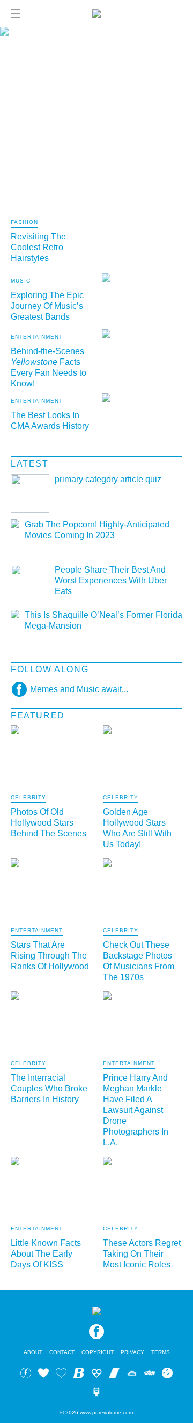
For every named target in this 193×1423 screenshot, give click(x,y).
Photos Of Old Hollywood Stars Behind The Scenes (48, 822)
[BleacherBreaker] (79, 1374)
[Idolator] (43, 1374)
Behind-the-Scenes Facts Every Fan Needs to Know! (48, 367)
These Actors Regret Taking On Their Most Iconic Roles (142, 1253)
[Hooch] (96, 1374)
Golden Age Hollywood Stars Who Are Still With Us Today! (137, 828)
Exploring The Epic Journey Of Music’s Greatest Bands (47, 306)
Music (21, 281)
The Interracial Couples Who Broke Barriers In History (49, 1088)
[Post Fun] (61, 1374)
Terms (160, 1352)
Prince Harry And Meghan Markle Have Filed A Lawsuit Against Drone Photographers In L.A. (135, 1110)
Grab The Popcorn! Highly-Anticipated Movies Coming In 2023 (97, 530)
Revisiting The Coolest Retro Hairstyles (38, 247)
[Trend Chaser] (114, 1374)
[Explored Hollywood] (96, 1394)
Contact (62, 1352)
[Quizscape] (150, 1374)
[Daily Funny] (167, 1374)
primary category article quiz (108, 479)
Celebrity (28, 797)
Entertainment (37, 337)
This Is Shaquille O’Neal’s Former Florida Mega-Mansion (103, 620)
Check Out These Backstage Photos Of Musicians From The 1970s (138, 961)
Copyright (97, 1352)
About (33, 1352)
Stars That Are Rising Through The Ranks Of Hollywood (50, 955)
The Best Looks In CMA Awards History (50, 421)
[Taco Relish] (132, 1374)
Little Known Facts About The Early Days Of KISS (46, 1253)
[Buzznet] (26, 1374)
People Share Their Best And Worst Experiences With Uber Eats (111, 580)
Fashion (24, 222)
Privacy (132, 1352)
